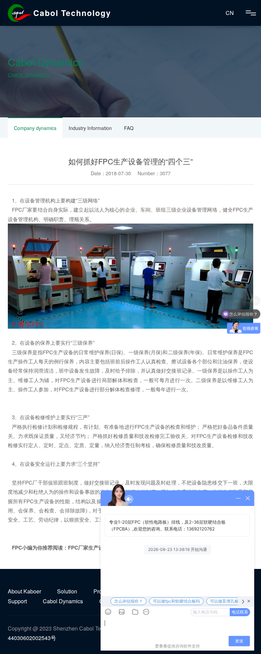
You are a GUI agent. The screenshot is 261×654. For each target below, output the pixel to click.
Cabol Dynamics (63, 601)
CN (230, 13)
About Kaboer (24, 591)
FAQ (129, 128)
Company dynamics (35, 128)
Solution (67, 591)
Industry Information (90, 128)
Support (17, 601)
